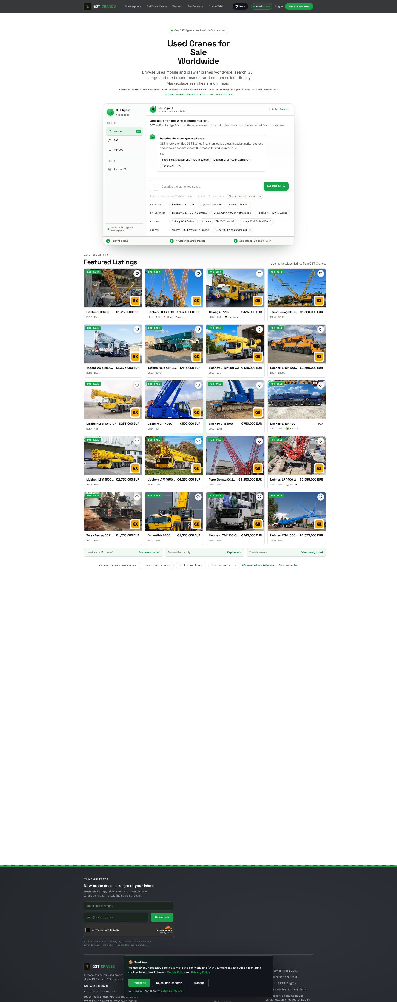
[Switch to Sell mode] (156, 187)
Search (127, 131)
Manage (199, 983)
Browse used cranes (156, 565)
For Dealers (195, 6)
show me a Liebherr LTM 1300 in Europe (185, 159)
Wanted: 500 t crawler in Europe (190, 229)
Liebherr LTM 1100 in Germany (230, 159)
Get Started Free (299, 6)
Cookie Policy (176, 972)
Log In (279, 6)
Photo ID (120, 169)
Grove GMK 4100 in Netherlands (232, 212)
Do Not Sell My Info (171, 990)
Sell (127, 140)
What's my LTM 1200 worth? (218, 221)
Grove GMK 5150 (238, 204)
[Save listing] (137, 273)
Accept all (139, 983)
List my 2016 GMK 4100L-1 (256, 221)
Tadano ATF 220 (171, 166)
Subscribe (162, 917)
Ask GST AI (274, 186)
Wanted (177, 6)
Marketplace (133, 6)
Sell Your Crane (157, 6)
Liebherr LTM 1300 (183, 204)
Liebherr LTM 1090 (211, 204)
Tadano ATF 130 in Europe (272, 212)
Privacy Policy (200, 972)
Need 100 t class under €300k (233, 229)
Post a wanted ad (224, 565)
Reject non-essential (169, 983)
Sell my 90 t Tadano (183, 221)
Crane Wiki (216, 6)
